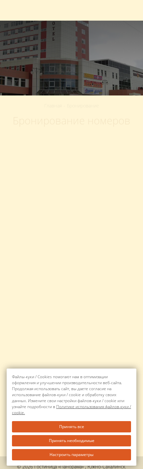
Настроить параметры (71, 454)
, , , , (44, 9)
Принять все (71, 426)
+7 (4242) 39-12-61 (122, 11)
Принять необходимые (71, 440)
